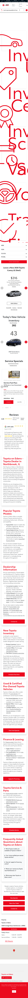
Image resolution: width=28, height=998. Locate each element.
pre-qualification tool (15, 753)
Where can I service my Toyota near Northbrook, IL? (13, 869)
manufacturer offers (11, 651)
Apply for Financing (14, 779)
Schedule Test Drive (14, 674)
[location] (27, 1)
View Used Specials (14, 730)
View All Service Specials (13, 363)
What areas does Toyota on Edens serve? (12, 876)
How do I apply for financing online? (13, 863)
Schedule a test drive (18, 653)
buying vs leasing (11, 757)
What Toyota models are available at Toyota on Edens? (12, 849)
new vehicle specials (14, 594)
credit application (15, 750)
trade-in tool (9, 600)
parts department (11, 809)
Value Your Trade (14, 903)
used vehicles (14, 694)
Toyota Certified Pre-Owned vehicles (13, 710)
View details (14, 303)
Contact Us (14, 621)
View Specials (14, 898)
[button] (14, 951)
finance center (10, 742)
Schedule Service (13, 365)
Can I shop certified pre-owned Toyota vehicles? (13, 856)
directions (6, 614)
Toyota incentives (17, 596)
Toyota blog (19, 602)
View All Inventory (13, 322)
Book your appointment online (14, 800)
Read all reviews (22, 418)
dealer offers (19, 595)
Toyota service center (12, 793)
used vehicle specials (14, 704)
